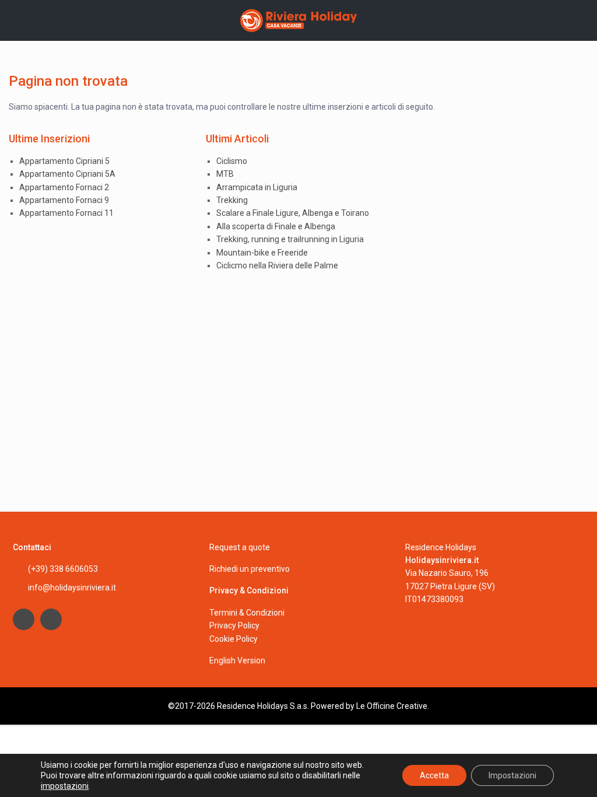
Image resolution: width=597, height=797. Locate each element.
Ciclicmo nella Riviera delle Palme (277, 265)
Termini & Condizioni (247, 612)
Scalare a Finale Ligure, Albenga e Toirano (292, 213)
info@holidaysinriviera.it (72, 587)
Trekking (232, 200)
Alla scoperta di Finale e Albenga (275, 226)
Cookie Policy (233, 639)
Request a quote (239, 547)
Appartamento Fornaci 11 (66, 213)
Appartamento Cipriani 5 (64, 161)
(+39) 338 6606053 (63, 569)
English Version (237, 660)
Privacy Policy (234, 625)
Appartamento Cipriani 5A (67, 174)
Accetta (434, 775)
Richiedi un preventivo (249, 569)
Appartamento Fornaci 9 (64, 200)
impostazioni (65, 786)
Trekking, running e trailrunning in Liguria (290, 239)
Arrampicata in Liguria (256, 187)
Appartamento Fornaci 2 (64, 187)
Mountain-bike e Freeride (262, 252)
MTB (225, 174)
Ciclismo (231, 161)
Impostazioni (512, 775)
